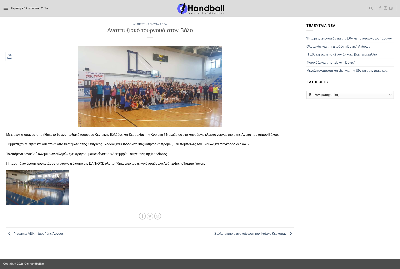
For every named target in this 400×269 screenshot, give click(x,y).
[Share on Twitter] (150, 216)
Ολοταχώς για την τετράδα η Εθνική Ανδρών (338, 46)
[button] (5, 8)
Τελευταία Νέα (157, 24)
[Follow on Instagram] (385, 8)
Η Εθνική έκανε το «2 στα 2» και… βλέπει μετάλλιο (341, 54)
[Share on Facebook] (142, 216)
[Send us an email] (390, 8)
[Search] (370, 8)
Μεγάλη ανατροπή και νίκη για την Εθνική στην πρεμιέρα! (347, 70)
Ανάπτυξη (139, 24)
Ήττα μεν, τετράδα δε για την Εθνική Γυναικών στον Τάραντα (349, 38)
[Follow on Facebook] (380, 8)
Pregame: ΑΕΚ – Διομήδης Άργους (38, 233)
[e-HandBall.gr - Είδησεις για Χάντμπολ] (200, 8)
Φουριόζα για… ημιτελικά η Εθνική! (331, 62)
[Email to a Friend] (157, 216)
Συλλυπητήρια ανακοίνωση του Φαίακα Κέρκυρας (250, 233)
